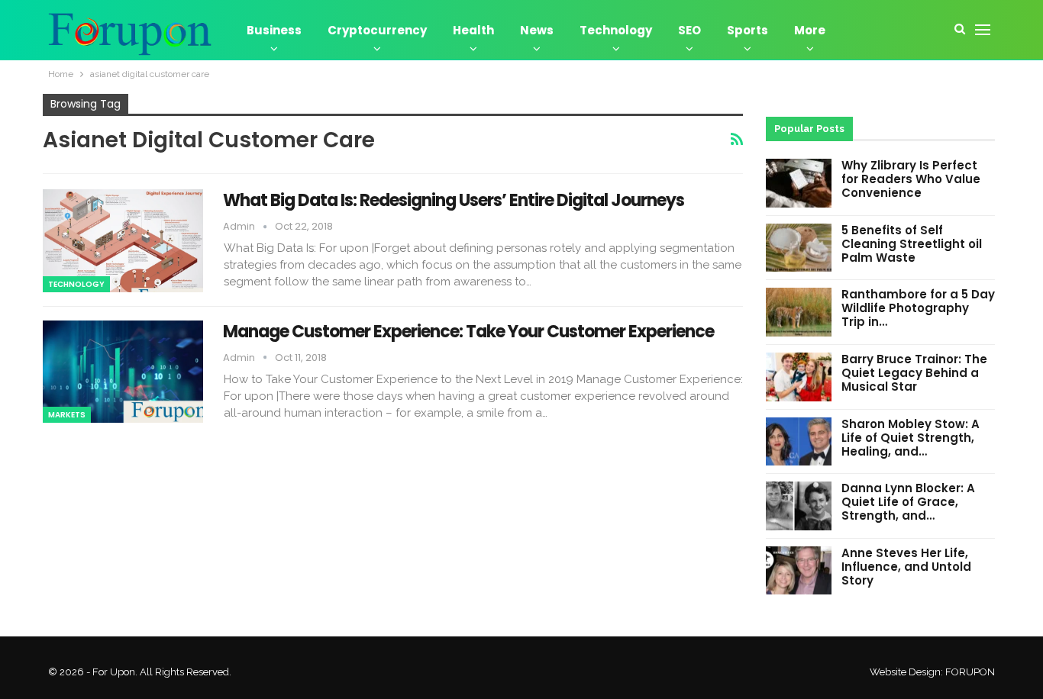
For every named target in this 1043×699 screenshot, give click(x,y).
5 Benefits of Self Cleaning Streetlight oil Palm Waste (911, 244)
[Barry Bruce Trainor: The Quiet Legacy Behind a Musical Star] (798, 377)
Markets (67, 414)
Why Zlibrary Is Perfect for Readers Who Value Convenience (910, 179)
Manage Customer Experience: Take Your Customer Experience (468, 331)
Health (473, 30)
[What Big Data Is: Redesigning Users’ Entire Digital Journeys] (123, 240)
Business (274, 30)
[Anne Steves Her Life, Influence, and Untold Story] (798, 570)
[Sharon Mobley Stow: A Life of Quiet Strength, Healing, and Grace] (798, 441)
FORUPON (970, 672)
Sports (747, 30)
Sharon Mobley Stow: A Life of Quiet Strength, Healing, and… (910, 437)
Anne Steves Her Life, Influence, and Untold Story (906, 566)
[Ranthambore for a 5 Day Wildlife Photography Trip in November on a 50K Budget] (798, 312)
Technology (616, 30)
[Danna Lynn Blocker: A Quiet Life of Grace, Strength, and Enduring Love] (798, 506)
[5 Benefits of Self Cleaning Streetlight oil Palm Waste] (798, 248)
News (537, 30)
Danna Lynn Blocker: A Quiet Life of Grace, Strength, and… (908, 501)
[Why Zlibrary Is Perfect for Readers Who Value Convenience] (798, 183)
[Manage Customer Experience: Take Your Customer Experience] (123, 372)
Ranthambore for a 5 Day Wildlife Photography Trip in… (918, 308)
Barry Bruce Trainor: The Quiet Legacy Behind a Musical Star (914, 373)
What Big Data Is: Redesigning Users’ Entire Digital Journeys (453, 200)
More (809, 30)
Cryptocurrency (377, 30)
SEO (689, 30)
